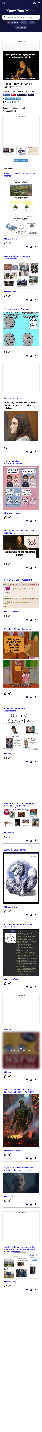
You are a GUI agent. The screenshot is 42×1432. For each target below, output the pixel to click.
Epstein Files (20, 102)
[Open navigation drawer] (39, 3)
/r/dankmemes (10, 99)
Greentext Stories (12, 612)
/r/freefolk (9, 1196)
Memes (32, 23)
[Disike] (27, 247)
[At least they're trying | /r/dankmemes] (21, 65)
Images (23, 23)
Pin (14, 95)
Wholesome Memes (13, 513)
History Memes (12, 239)
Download (22, 95)
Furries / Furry (11, 907)
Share (7, 95)
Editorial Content (21, 27)
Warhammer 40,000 (13, 1150)
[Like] (31, 247)
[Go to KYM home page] (4, 3)
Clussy (9, 1072)
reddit (18, 99)
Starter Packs (11, 292)
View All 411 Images (21, 160)
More (31, 95)
